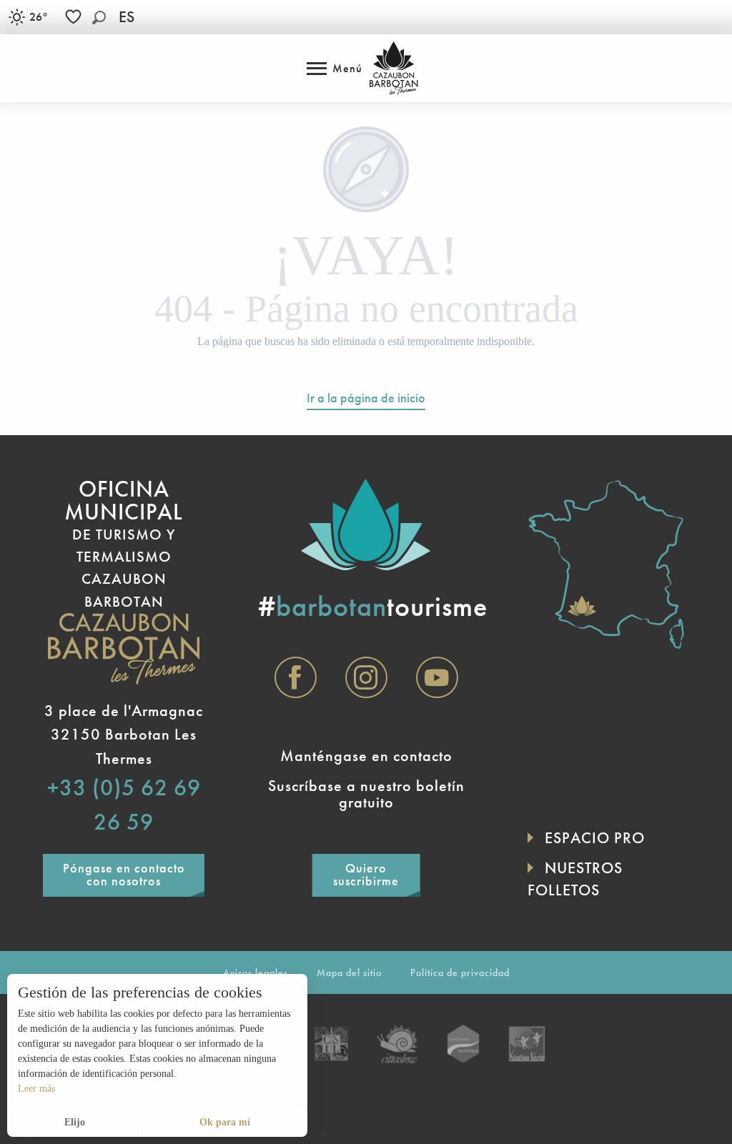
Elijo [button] (74, 1122)
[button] (99, 17)
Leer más (36, 1088)
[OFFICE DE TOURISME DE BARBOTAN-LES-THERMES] (393, 68)
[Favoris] (75, 17)
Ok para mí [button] (224, 1122)
